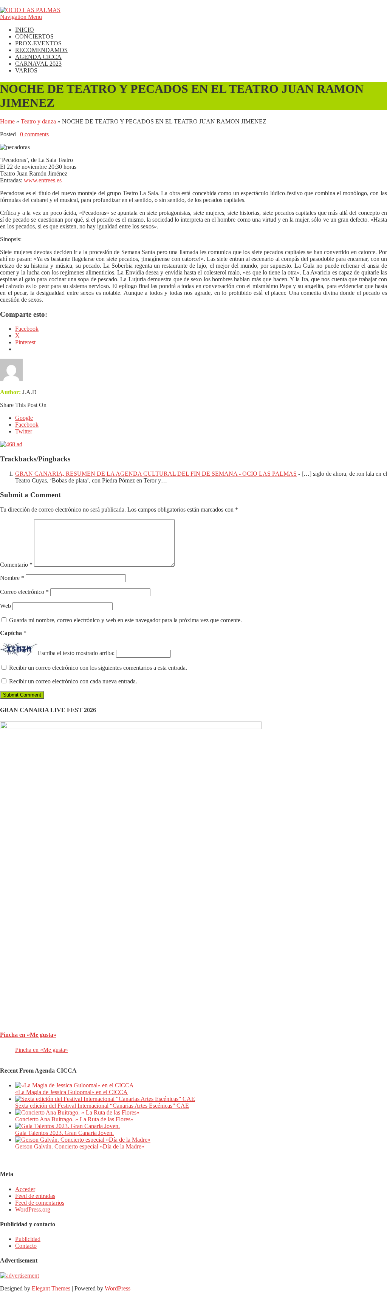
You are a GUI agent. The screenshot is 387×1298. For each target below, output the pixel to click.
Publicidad (27, 1239)
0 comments (34, 134)
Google (24, 418)
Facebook (27, 424)
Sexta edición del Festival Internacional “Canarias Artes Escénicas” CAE (102, 1105)
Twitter (23, 431)
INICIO (24, 29)
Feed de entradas (35, 1196)
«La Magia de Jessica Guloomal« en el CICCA (71, 1092)
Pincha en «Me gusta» (28, 1034)
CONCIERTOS (34, 36)
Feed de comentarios (39, 1202)
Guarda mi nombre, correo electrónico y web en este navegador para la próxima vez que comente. (125, 620)
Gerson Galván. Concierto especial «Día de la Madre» (79, 1146)
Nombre (12, 578)
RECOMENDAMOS (41, 50)
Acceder (25, 1189)
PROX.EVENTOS (38, 43)
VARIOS (26, 70)
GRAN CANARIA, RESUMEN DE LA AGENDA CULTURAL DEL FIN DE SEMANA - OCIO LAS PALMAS (156, 473)
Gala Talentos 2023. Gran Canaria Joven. (64, 1133)
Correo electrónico (24, 592)
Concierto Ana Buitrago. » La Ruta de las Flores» (74, 1119)
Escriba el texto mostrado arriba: (76, 653)
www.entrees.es (42, 180)
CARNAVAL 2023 (38, 63)
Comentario (16, 564)
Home (7, 121)
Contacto (26, 1246)
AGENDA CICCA (38, 57)
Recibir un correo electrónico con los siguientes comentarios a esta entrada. (98, 667)
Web (5, 606)
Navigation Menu (21, 17)
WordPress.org (32, 1209)
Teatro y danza (38, 121)
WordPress (117, 1288)
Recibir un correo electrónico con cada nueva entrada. (73, 681)
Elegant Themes (51, 1288)
